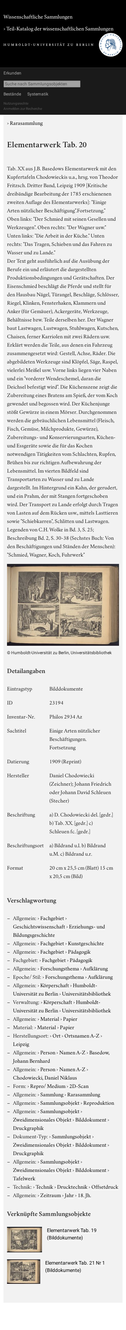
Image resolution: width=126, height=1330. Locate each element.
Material (49, 1018)
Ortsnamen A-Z (81, 1035)
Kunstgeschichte (86, 943)
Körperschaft (54, 985)
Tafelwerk (24, 1178)
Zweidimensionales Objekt (42, 1119)
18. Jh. (84, 1194)
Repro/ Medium (47, 1085)
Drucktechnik (72, 1186)
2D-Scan (79, 1085)
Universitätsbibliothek (86, 993)
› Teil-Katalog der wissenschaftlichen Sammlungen (58, 28)
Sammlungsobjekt (59, 1102)
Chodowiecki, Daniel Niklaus (45, 1077)
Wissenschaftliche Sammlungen (38, 16)
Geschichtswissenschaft (39, 926)
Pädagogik (79, 951)
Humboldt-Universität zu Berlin (55, 989)
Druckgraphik (28, 1127)
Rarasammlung (26, 122)
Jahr (69, 1194)
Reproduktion (98, 1102)
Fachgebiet (52, 917)
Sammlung (51, 1094)
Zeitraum (50, 1194)
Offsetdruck (104, 1186)
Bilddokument (90, 1119)
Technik (44, 1186)
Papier (70, 1018)
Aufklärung (95, 968)
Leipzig (21, 1043)
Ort (56, 1035)
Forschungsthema (59, 968)
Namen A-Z (72, 1052)
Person (47, 1052)
